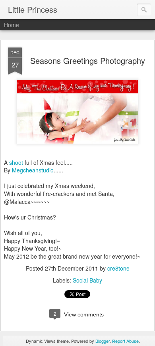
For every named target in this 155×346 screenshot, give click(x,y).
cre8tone (118, 268)
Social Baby (87, 280)
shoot (16, 162)
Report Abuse (125, 341)
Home (11, 25)
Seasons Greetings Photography (87, 60)
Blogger (102, 341)
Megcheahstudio (33, 170)
